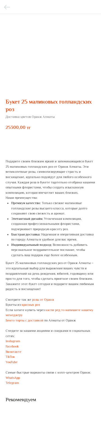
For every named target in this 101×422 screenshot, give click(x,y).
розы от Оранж (43, 300)
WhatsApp (13, 378)
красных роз (31, 305)
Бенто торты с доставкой (24, 320)
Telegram (12, 383)
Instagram (13, 341)
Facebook (12, 346)
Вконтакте (13, 352)
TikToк (10, 357)
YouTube (11, 362)
